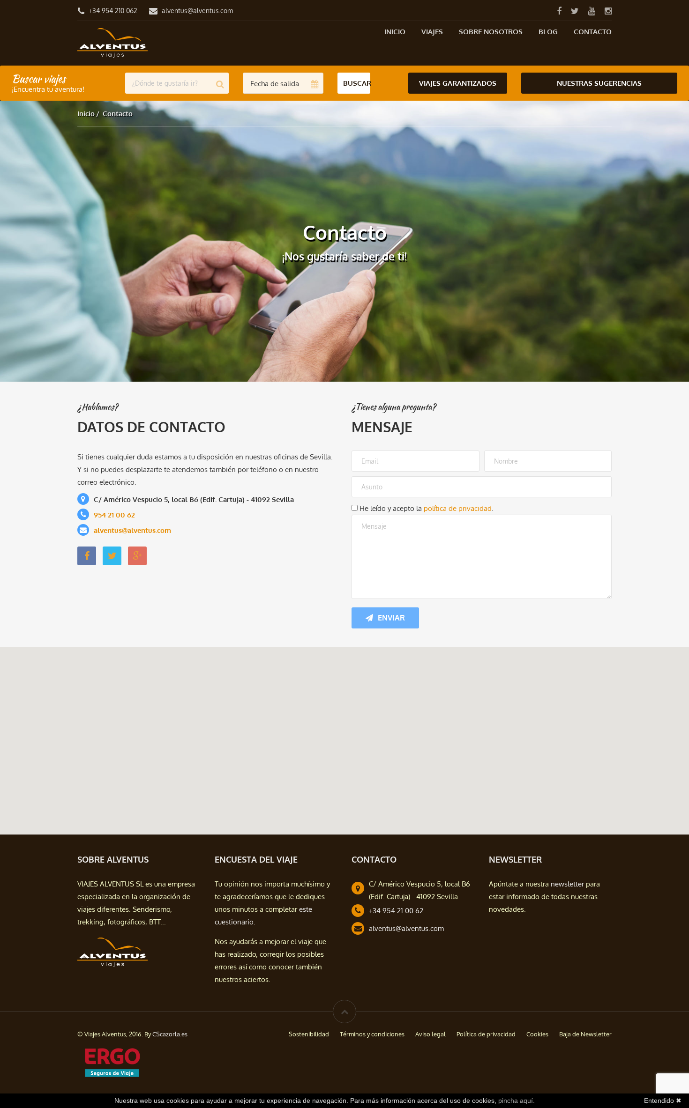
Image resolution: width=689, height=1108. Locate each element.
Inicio (394, 31)
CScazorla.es (169, 1034)
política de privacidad (458, 508)
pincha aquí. (516, 1100)
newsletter (567, 883)
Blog (548, 31)
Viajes (432, 31)
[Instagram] (608, 11)
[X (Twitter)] (574, 11)
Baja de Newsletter (585, 1034)
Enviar (391, 617)
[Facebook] (559, 11)
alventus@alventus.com (197, 11)
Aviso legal (430, 1034)
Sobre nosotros (491, 31)
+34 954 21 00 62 (396, 910)
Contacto (593, 31)
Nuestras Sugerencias (599, 83)
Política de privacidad (486, 1034)
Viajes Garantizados (457, 83)
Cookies (537, 1034)
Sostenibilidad (309, 1034)
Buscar (357, 83)
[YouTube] (591, 11)
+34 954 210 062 (113, 11)
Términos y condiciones (372, 1034)
